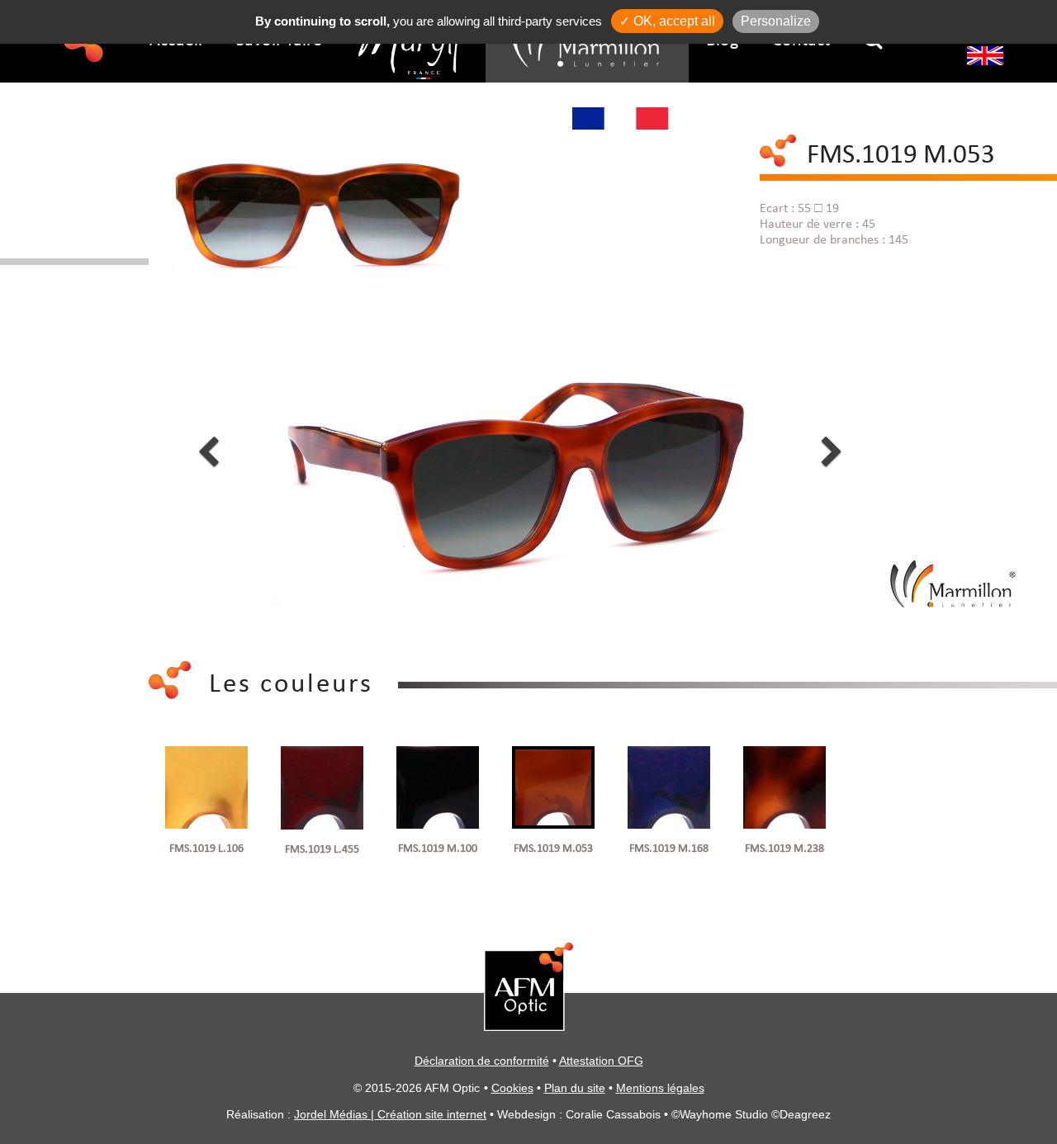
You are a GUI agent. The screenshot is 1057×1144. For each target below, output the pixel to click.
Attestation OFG (601, 1060)
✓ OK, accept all (667, 21)
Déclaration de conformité (482, 1060)
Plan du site (574, 1087)
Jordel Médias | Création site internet (390, 1114)
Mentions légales (660, 1087)
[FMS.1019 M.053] (315, 196)
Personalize (776, 21)
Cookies (512, 1087)
